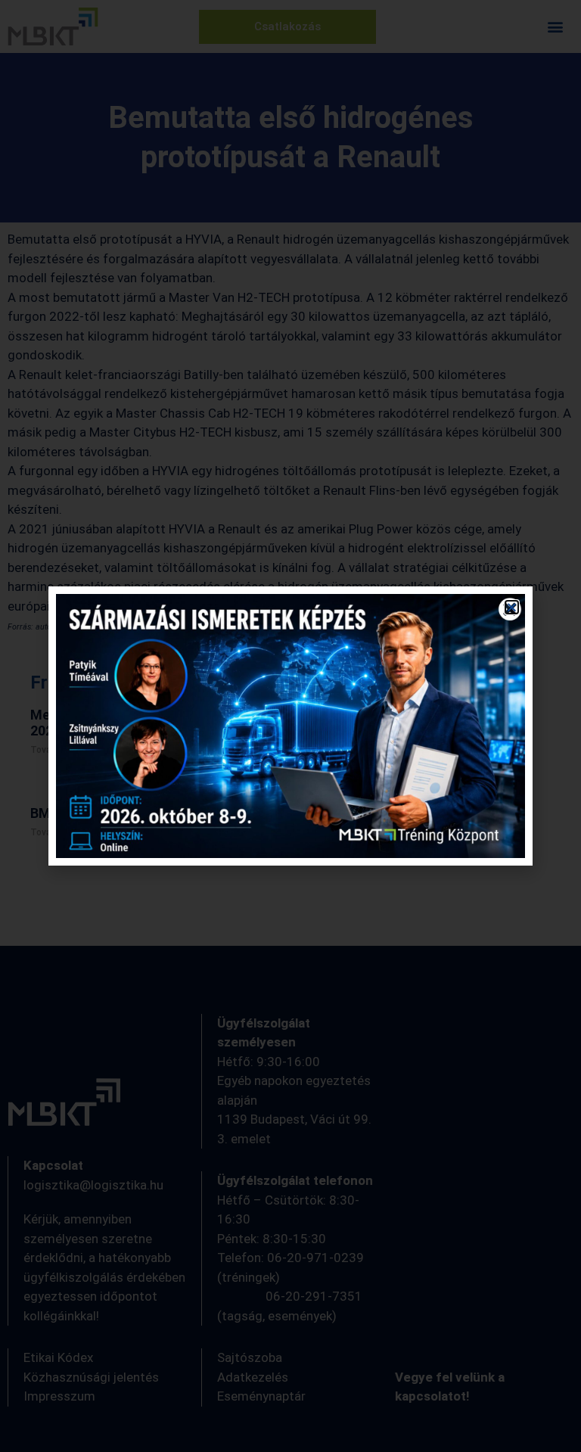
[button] (511, 607)
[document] (290, 726)
